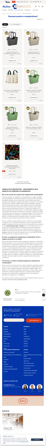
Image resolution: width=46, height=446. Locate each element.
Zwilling (25, 341)
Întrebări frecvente (28, 375)
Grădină (5, 338)
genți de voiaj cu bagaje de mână (18, 279)
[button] (23, 24)
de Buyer (26, 343)
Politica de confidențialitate (10, 368)
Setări (4, 442)
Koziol (8, 225)
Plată (5, 357)
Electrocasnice (7, 336)
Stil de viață (6, 343)
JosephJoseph (27, 338)
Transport (6, 359)
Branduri (6, 329)
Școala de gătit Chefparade (30, 370)
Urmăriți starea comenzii (30, 372)
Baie (5, 341)
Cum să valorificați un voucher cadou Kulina (33, 355)
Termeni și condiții (8, 366)
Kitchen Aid (26, 336)
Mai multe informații (24, 441)
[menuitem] (4, 10)
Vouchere (6, 364)
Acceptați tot (37, 439)
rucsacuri (4, 279)
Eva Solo (26, 345)
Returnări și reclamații (9, 352)
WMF (25, 329)
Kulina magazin (27, 358)
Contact (6, 371)
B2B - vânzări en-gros (29, 363)
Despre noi (26, 360)
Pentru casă (6, 345)
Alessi (25, 331)
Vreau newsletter (34, 320)
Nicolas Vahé (14, 225)
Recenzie (26, 352)
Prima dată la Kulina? (29, 365)
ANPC (5, 361)
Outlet (5, 348)
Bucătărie (6, 331)
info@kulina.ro (9, 385)
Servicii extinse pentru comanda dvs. (13, 354)
